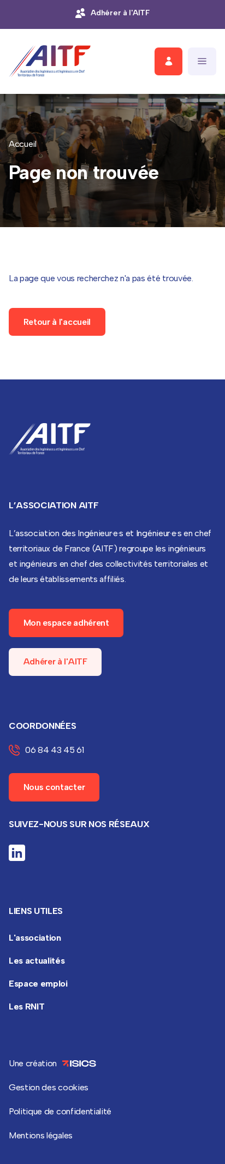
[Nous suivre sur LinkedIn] (17, 853)
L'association (35, 938)
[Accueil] (50, 61)
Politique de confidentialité (60, 1111)
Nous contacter (54, 787)
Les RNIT (26, 1006)
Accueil (23, 144)
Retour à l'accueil (57, 322)
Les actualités (37, 960)
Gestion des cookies (48, 1087)
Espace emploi (38, 983)
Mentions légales (41, 1135)
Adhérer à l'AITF (55, 661)
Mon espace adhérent (66, 622)
